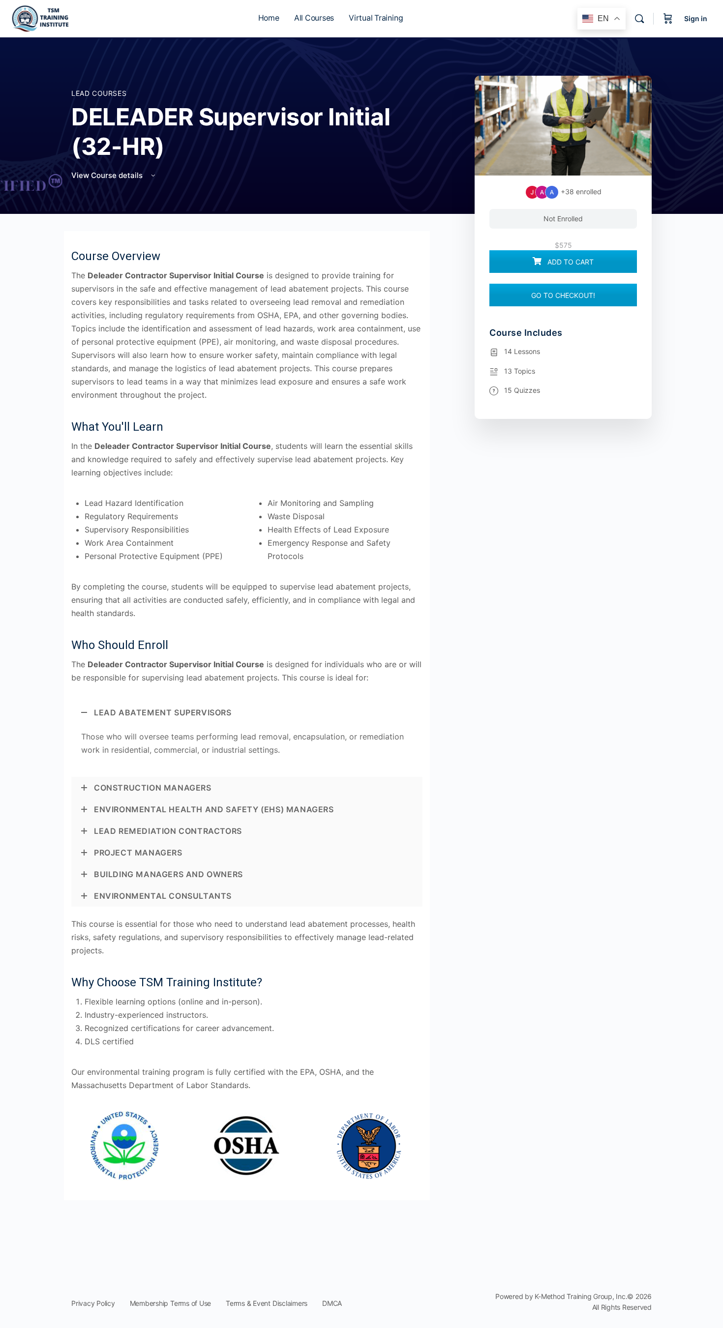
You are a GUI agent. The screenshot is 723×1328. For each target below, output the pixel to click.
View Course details (108, 175)
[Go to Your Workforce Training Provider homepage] (41, 18)
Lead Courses (98, 93)
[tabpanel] (246, 733)
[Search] (639, 19)
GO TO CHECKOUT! (563, 295)
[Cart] (668, 18)
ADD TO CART (569, 262)
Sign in (695, 18)
